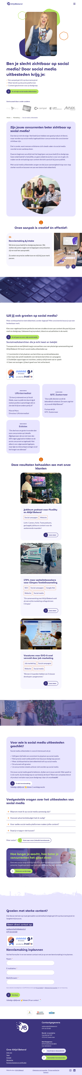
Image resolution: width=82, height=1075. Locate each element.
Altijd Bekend (14, 3)
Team (8, 1055)
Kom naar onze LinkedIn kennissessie (36, 840)
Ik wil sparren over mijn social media (24, 337)
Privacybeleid (39, 988)
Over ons (9, 1053)
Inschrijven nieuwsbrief (55, 1051)
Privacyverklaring (53, 1070)
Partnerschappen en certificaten (16, 1063)
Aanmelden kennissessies (56, 1058)
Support (45, 1072)
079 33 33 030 (11, 932)
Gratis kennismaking (23, 783)
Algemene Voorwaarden (51, 988)
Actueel (8, 1058)
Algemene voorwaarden (40, 1070)
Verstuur (15, 995)
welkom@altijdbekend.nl (16, 929)
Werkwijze (9, 1060)
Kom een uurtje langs (23, 871)
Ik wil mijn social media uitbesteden (24, 91)
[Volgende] (73, 266)
